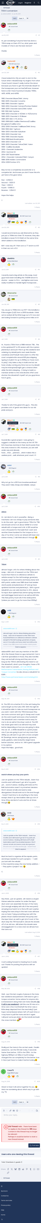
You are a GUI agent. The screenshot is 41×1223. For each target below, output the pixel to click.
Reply (38, 55)
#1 (39, 35)
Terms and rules (6, 1200)
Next (20, 18)
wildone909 (7, 14)
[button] (3, 1110)
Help (2, 1210)
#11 (39, 559)
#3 (39, 227)
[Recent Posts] (34, 3)
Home (3, 1215)
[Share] (36, 35)
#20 (38, 1081)
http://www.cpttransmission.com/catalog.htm (19, 677)
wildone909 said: (9, 629)
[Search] (38, 3)
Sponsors (4, 1191)
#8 (39, 434)
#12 (38, 622)
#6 (39, 339)
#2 (39, 73)
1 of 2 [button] (14, 18)
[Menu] (2, 2)
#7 (39, 399)
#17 (39, 956)
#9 (39, 477)
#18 (38, 989)
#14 (38, 769)
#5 (39, 304)
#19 (38, 1042)
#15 (38, 824)
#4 (39, 270)
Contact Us (5, 1196)
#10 (38, 506)
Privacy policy (5, 1205)
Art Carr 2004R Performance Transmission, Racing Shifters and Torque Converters (19, 669)
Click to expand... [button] (21, 647)
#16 (38, 893)
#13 (38, 699)
